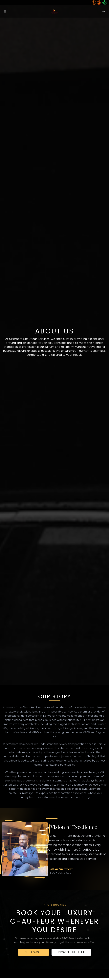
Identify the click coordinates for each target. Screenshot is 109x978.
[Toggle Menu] (5, 11)
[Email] (99, 2)
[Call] (94, 2)
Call (103, 11)
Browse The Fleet (71, 952)
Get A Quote (33, 952)
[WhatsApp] (104, 2)
